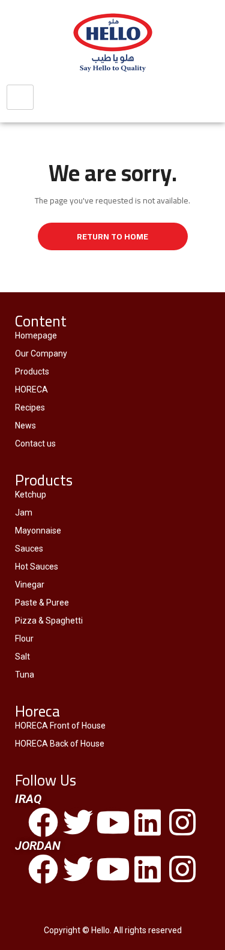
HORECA (31, 389)
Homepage (36, 335)
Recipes (30, 407)
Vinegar (29, 584)
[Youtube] (113, 822)
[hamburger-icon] (20, 97)
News (25, 425)
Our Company (41, 353)
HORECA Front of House (60, 725)
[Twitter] (78, 822)
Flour (24, 638)
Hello (100, 930)
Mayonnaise (38, 530)
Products (32, 371)
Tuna (24, 674)
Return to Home (112, 236)
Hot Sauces (36, 566)
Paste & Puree (42, 602)
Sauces (29, 548)
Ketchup (30, 494)
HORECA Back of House (59, 743)
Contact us (35, 443)
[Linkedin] (148, 822)
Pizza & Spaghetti (49, 620)
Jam (23, 512)
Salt (22, 656)
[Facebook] (43, 822)
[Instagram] (182, 822)
